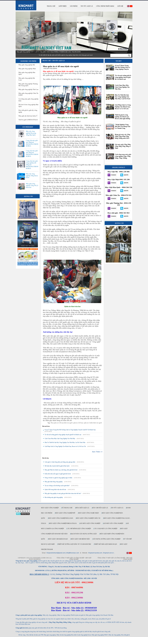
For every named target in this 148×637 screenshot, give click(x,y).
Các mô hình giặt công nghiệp (79, 528)
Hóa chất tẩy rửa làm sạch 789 (34, 635)
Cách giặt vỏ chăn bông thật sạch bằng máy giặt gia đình (60, 462)
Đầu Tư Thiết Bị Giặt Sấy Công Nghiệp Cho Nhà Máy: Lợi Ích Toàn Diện (65, 442)
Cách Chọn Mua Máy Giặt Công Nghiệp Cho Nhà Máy (60, 438)
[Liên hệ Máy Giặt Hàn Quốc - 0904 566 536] (112, 190)
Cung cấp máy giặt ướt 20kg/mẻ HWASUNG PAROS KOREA (32, 153)
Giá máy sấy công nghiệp (113, 523)
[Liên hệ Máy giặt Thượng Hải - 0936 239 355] (112, 208)
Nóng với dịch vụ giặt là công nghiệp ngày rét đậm (58, 478)
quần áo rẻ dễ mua (78, 423)
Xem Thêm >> (97, 452)
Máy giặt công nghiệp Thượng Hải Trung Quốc (28, 84)
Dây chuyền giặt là (100, 508)
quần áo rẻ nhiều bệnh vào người (93, 423)
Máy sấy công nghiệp (114, 635)
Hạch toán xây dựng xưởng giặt (84, 534)
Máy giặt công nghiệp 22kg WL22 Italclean (32, 185)
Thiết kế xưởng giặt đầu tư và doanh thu (74, 544)
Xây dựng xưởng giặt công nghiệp (106, 539)
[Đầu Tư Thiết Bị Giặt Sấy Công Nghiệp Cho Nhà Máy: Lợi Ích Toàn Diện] (110, 100)
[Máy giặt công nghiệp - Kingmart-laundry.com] (25, 5)
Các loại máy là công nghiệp (105, 528)
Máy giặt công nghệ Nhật (88, 513)
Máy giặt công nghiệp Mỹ (26, 65)
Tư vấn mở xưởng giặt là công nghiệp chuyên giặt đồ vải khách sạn (63, 434)
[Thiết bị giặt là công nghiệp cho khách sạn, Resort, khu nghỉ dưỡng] (110, 118)
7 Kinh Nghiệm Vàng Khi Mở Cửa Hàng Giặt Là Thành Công (122, 126)
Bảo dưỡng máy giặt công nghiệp (54, 497)
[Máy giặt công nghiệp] (118, 242)
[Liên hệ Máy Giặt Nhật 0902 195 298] (112, 183)
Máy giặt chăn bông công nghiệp (54, 481)
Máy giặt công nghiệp (50, 508)
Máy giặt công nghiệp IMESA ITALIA (63, 523)
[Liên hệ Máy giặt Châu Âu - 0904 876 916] (112, 198)
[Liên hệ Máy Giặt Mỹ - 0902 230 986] (112, 175)
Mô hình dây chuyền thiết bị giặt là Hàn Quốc (57, 466)
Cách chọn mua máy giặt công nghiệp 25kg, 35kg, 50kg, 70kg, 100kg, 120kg (123, 157)
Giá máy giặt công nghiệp (90, 523)
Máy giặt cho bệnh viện (80, 539)
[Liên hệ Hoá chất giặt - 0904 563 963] (112, 216)
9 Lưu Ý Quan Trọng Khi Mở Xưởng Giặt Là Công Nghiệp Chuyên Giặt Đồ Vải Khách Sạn (70, 430)
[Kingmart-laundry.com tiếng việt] (131, 6)
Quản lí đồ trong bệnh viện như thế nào (55, 489)
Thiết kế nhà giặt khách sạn (105, 544)
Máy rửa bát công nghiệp (64, 635)
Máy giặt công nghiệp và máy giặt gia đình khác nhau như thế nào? (63, 493)
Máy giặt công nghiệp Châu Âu (88, 518)
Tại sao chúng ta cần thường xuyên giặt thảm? (57, 485)
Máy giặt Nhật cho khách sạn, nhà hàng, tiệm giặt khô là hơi (61, 470)
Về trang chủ (67, 508)
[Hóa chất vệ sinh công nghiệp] (27, 265)
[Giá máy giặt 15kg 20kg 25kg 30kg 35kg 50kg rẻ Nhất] (110, 149)
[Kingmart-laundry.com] (23, 511)
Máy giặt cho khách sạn (58, 539)
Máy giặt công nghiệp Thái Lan (28, 89)
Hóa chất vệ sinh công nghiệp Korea (81, 635)
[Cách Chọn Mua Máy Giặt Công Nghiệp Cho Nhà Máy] (110, 89)
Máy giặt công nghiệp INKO (100, 635)
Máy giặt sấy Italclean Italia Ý (27, 116)
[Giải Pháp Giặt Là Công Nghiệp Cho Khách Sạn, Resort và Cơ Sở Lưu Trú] (110, 110)
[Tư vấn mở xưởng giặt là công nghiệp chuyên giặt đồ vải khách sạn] (110, 79)
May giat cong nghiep (50, 635)
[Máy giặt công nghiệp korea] (27, 219)
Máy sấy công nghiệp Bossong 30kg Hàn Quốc (31, 133)
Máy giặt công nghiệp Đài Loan (60, 518)
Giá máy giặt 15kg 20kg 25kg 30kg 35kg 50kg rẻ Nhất (123, 146)
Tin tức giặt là (117, 508)
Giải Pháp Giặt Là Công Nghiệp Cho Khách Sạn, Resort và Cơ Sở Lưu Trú (65, 446)
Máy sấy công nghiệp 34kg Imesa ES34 (32, 175)
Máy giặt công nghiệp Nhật (27, 68)
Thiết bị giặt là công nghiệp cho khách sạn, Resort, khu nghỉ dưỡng (122, 116)
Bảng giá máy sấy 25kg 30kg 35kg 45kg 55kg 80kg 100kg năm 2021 (122, 136)
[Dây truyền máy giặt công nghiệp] (27, 247)
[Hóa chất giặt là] (118, 262)
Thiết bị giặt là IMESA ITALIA (28, 120)
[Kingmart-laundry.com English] (128, 6)
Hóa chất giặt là (82, 508)
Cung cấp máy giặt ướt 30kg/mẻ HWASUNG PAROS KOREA (32, 143)
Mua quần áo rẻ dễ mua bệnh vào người (61, 66)
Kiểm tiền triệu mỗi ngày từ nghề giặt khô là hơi (58, 474)
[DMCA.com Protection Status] (23, 515)
